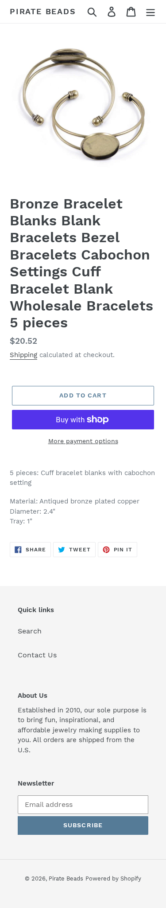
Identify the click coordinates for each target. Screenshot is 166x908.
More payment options (83, 440)
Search (30, 631)
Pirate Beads (43, 11)
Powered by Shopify (113, 878)
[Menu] (150, 12)
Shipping (23, 355)
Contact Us (37, 655)
